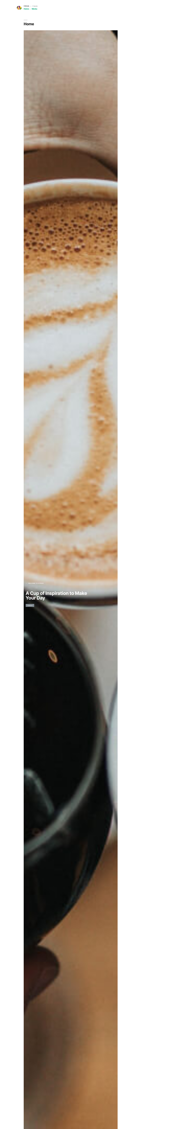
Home (26, 9)
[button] (30, 605)
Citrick (26, 6)
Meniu (34, 9)
